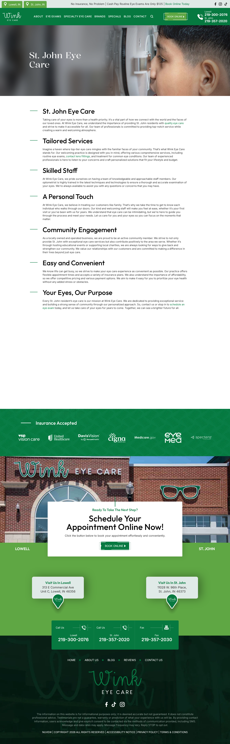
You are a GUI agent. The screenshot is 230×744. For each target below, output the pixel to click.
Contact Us (153, 660)
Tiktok (225, 4)
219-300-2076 (216, 15)
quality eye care (174, 123)
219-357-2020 (216, 21)
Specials (114, 16)
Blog (127, 16)
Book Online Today (177, 4)
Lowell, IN (14, 4)
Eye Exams (53, 16)
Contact (140, 16)
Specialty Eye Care (78, 16)
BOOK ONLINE (175, 16)
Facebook (215, 4)
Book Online (114, 546)
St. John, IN (38, 4)
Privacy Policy (147, 732)
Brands (99, 16)
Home (72, 660)
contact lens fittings (78, 156)
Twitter (220, 4)
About (38, 16)
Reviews (130, 660)
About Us (91, 660)
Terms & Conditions (174, 732)
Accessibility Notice (121, 732)
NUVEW (47, 732)
